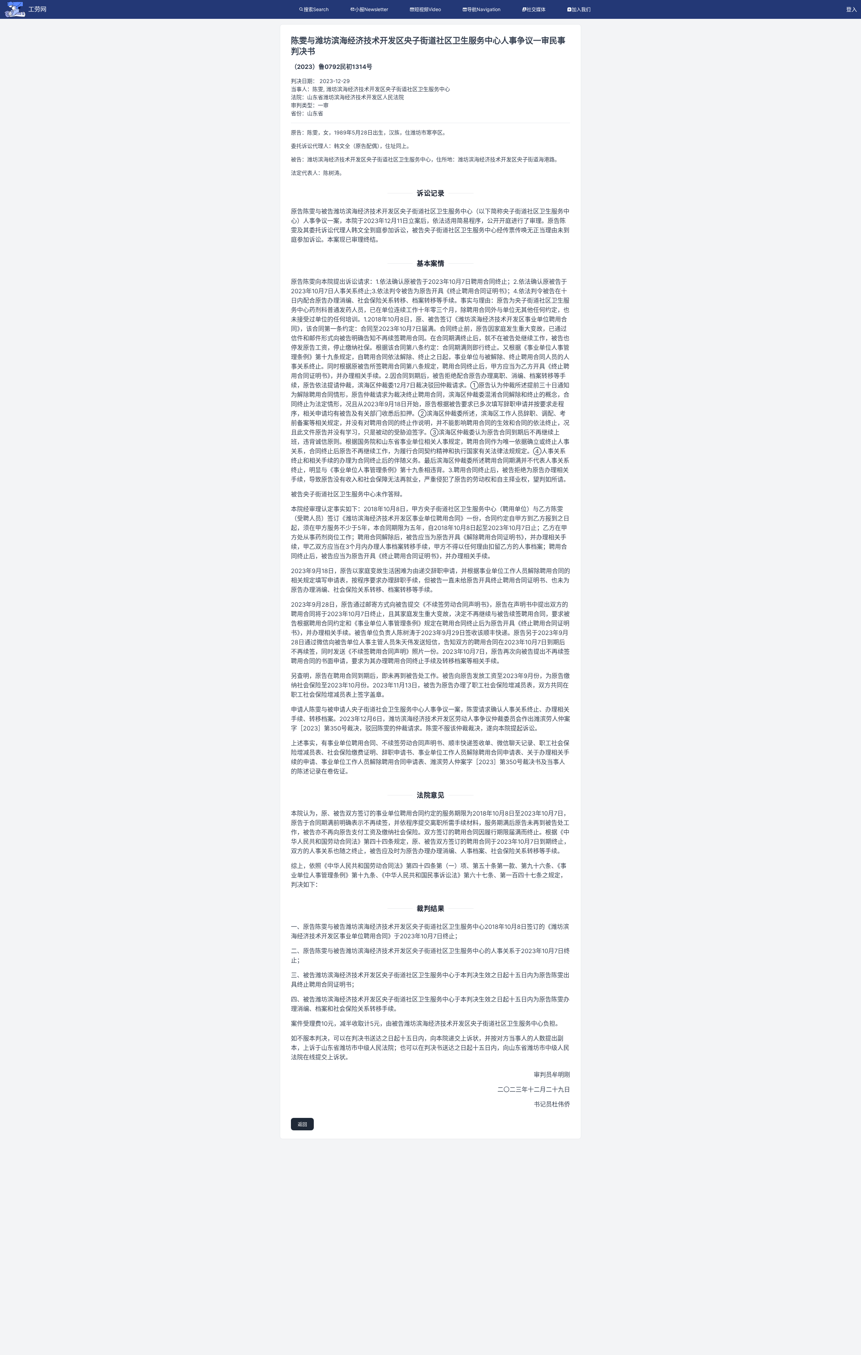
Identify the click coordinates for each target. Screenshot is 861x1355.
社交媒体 (536, 9)
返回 (302, 1124)
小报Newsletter (371, 9)
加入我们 (581, 9)
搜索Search (316, 9)
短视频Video (427, 9)
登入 (851, 9)
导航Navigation (483, 9)
